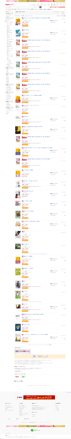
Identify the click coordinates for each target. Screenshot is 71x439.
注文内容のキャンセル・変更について (24, 413)
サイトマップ (48, 422)
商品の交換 (20, 410)
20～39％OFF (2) (8, 95)
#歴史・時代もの (34, 301)
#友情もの (38, 301)
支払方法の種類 (21, 408)
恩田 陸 (23, 269)
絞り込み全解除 (62, 13)
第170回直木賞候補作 (25, 301)
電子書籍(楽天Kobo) (49, 9)
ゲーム (24, 9)
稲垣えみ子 (23, 315)
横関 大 (23, 282)
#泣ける (23, 278)
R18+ (64, 9)
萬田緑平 (23, 257)
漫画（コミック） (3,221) (9, 53)
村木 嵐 (23, 292)
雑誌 (12, 9)
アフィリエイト (42, 422)
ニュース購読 (57, 410)
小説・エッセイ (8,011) (9, 22)
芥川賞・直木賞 (29, 301)
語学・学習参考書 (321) (9, 41)
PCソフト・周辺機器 (30, 9)
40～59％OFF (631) (8, 96)
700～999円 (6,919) (8, 87)
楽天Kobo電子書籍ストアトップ (33, 422)
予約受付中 (7, 72)
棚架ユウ (23, 106)
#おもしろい (24, 27)
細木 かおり (23, 53)
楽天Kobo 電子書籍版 (52, 22)
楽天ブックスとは (7, 405)
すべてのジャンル (8, 19)
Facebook (56, 405)
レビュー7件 (28, 150)
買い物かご (38, 5)
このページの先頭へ (68, 392)
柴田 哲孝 (23, 232)
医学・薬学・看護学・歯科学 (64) (9, 46)
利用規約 (6, 408)
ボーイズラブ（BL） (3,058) (9, 25)
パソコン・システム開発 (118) (9, 48)
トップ (6, 9)
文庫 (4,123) (8, 27)
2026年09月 (7, 81)
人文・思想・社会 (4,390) (9, 51)
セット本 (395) (8, 62)
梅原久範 (23, 335)
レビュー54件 (28, 20)
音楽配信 (45, 9)
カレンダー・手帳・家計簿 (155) (9, 64)
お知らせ (42, 5)
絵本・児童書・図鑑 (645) (9, 33)
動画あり (7, 113)
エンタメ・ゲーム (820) (9, 56)
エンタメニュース (36, 9)
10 (47, 344)
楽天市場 (64, 4)
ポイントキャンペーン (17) (9, 110)
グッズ (26, 9)
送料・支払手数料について (22, 405)
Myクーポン (45, 5)
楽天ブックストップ (24, 422)
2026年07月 (7, 78)
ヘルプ (60, 5)
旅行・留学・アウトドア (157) (9, 37)
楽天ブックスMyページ (56, 5)
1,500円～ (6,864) (8, 90)
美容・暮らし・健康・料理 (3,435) (9, 31)
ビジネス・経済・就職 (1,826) (9, 40)
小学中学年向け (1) (8, 104)
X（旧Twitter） (57, 408)
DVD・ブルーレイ (19, 9)
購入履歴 (52, 5)
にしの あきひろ (24, 245)
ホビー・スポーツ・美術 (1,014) (9, 35)
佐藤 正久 (23, 96)
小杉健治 (23, 212)
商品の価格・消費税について (35, 405)
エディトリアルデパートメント (26, 325)
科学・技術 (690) (9, 44)
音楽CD (15, 9)
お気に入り (48, 5)
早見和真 (23, 222)
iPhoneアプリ (33, 414)
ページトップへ (64, 433)
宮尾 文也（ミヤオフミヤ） (25, 127)
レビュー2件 (27, 172)
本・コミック (9, 9)
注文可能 (7, 69)
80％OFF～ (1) (8, 99)
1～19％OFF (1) (8, 93)
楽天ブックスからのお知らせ (9, 410)
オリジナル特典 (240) (8, 14)
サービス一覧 (64, 5)
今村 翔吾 (23, 117)
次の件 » (50, 344)
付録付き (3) (8, 59)
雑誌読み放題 (41, 9)
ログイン (35, 4)
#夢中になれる (26, 278)
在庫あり (7, 70)
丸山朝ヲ (26, 106)
